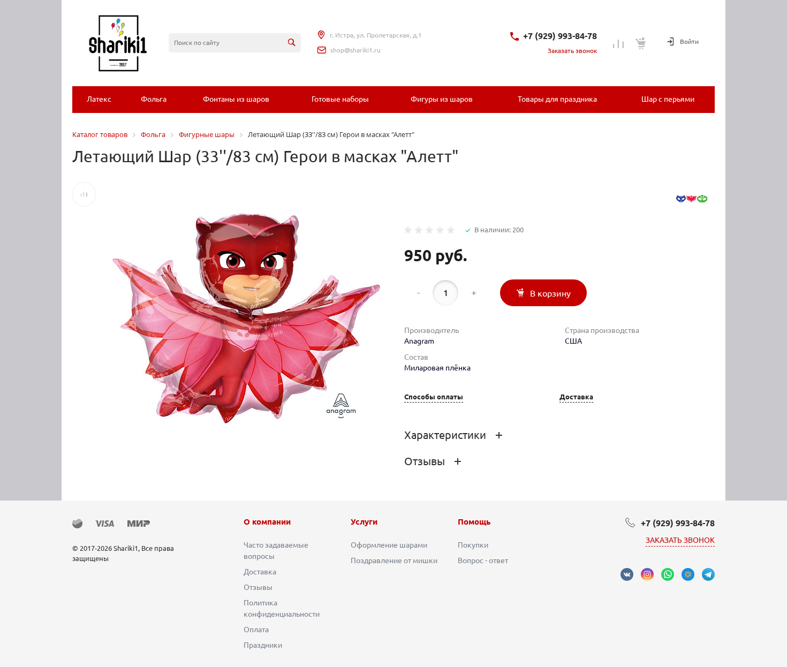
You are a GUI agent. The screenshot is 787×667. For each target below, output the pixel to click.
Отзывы (258, 587)
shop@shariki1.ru (355, 50)
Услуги (364, 521)
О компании (267, 521)
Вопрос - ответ (483, 560)
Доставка (576, 396)
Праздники (263, 645)
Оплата (256, 629)
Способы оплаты (433, 396)
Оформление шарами (389, 545)
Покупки (473, 545)
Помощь (474, 521)
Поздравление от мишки (394, 560)
